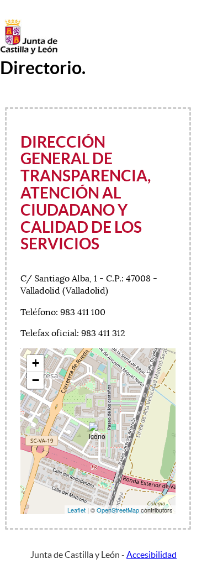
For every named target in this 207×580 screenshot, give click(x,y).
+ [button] (35, 363)
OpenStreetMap (118, 509)
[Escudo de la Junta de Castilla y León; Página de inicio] (28, 52)
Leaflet (76, 509)
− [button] (35, 380)
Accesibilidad (151, 555)
